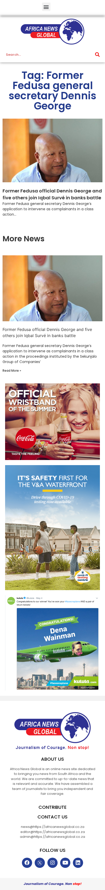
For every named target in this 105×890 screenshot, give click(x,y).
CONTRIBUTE (52, 807)
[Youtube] (65, 863)
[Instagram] (52, 863)
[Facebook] (27, 863)
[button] (46, 7)
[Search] (97, 55)
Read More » (12, 370)
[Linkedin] (78, 863)
